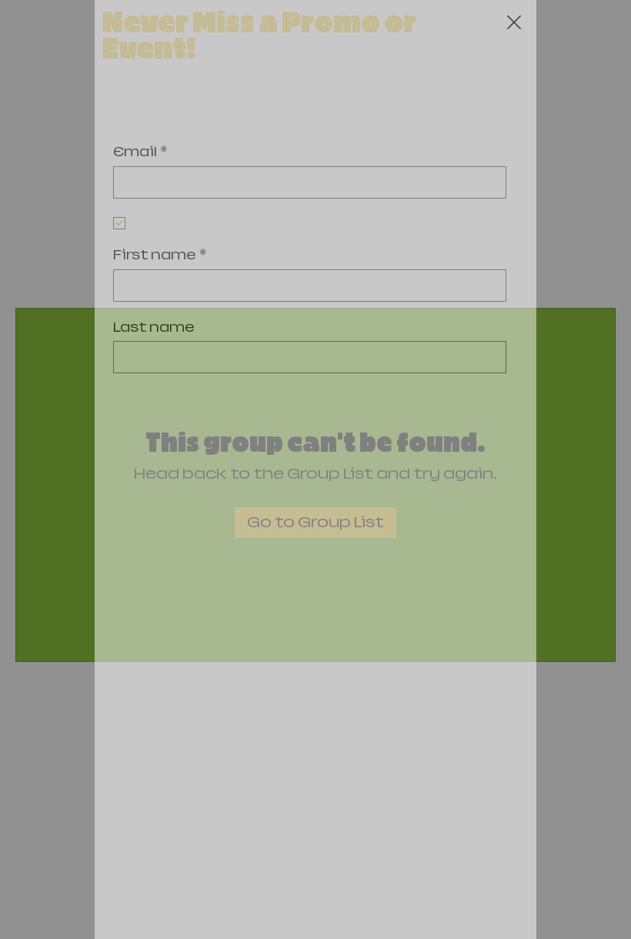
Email (140, 152)
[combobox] (309, 501)
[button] (514, 23)
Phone (137, 399)
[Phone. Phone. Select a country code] (137, 429)
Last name (154, 327)
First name (159, 255)
